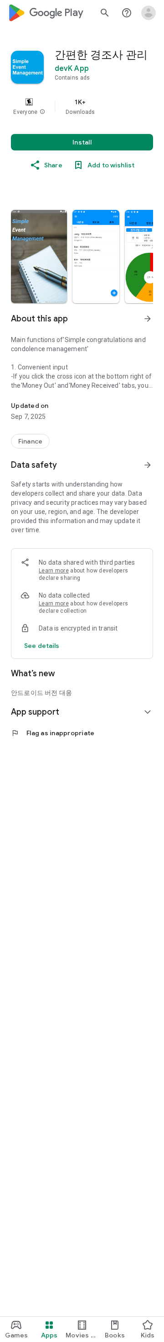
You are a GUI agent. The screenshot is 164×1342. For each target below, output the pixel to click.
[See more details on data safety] (41, 646)
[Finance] (30, 441)
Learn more (54, 570)
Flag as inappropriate (52, 733)
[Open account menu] (148, 13)
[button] (42, 112)
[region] (82, 106)
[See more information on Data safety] (148, 465)
